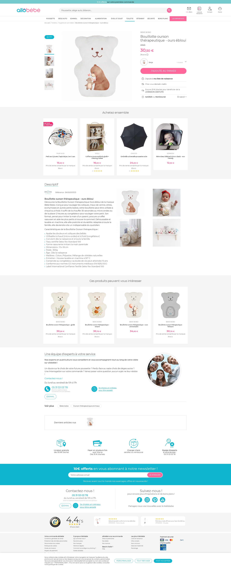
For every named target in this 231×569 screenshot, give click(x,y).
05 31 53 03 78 (169, 454)
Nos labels (105, 541)
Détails (142, 45)
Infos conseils (135, 541)
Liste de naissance (136, 538)
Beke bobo (145, 32)
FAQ (103, 549)
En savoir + (181, 97)
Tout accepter (163, 561)
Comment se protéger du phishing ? (84, 548)
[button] (147, 55)
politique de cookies (56, 564)
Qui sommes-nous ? (79, 538)
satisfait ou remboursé (133, 451)
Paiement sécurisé (166, 537)
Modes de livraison (50, 548)
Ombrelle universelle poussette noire (134, 156)
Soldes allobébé (78, 550)
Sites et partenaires (108, 538)
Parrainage (134, 548)
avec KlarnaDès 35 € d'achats (97, 452)
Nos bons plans (78, 541)
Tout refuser (143, 561)
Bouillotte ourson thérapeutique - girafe (60, 325)
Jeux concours (135, 543)
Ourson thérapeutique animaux (86, 406)
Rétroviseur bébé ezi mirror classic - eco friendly (170, 157)
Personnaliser (123, 561)
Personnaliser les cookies (52, 543)
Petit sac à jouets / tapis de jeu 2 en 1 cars (60, 156)
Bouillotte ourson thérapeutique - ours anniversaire (134, 325)
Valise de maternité (137, 546)
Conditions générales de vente (54, 538)
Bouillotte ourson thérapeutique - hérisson (170, 325)
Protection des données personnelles (56, 541)
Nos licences (106, 543)
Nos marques (77, 543)
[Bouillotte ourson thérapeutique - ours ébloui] (90, 422)
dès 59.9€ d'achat (61, 451)
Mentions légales (78, 546)
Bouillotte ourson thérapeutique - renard (97, 325)
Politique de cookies (51, 546)
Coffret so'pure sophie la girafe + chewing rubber (97, 157)
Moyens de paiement (51, 550)
